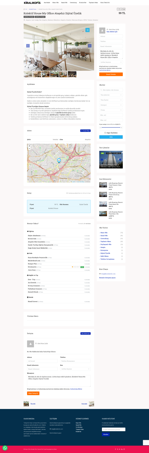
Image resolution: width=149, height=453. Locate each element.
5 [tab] (117, 170)
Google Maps (86, 130)
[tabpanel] (111, 159)
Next (120, 160)
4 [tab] (114, 170)
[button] (59, 160)
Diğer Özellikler (112, 133)
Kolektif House (32, 9)
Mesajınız (30, 373)
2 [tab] (109, 170)
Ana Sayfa (47, 2)
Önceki (33, 404)
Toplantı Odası (93, 2)
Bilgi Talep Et (33, 393)
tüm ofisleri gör (85, 333)
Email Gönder (111, 74)
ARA (111, 137)
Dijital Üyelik (28, 17)
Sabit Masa (104, 256)
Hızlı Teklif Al (105, 2)
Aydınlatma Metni (76, 389)
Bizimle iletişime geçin (107, 278)
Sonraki (84, 404)
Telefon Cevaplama (107, 259)
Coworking (73, 2)
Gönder (105, 434)
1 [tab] (107, 170)
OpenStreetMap (80, 181)
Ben (61, 365)
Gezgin (103, 247)
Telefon (63, 357)
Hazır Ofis (56, 2)
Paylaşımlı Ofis (106, 244)
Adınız (29, 357)
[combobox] (75, 369)
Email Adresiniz (32, 365)
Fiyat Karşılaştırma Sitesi (50, 449)
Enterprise (104, 250)
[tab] (87, 30)
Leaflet (73, 181)
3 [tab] (112, 170)
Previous (102, 160)
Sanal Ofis (64, 2)
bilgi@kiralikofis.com (108, 274)
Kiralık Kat (82, 2)
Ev (26, 9)
